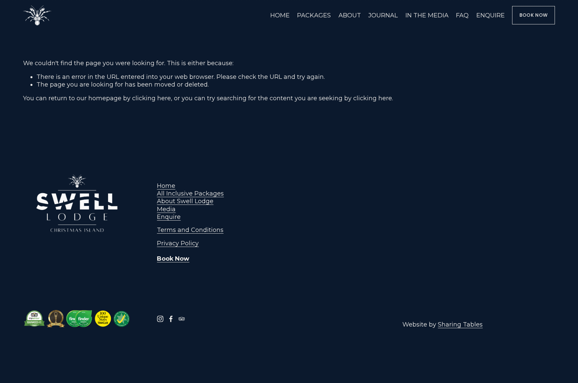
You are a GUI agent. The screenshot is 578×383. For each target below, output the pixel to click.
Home (166, 185)
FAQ (462, 15)
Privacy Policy (178, 243)
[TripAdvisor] (181, 318)
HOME (280, 15)
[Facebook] (171, 318)
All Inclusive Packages (190, 193)
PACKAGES (314, 15)
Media (166, 209)
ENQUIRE (490, 15)
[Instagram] (160, 318)
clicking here (151, 98)
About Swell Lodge (185, 201)
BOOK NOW (533, 15)
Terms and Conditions (190, 229)
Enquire (169, 216)
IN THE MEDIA (427, 15)
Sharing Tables (460, 324)
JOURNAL (383, 15)
